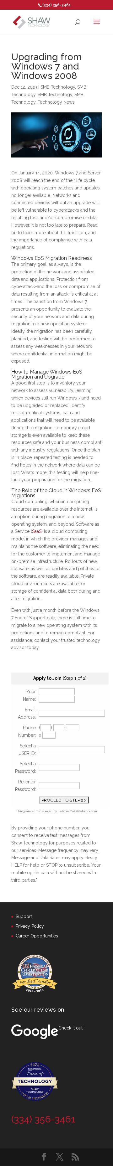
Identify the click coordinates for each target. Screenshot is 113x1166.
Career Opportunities (37, 935)
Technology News (56, 102)
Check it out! (70, 1027)
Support (24, 916)
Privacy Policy (30, 926)
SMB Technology (57, 87)
